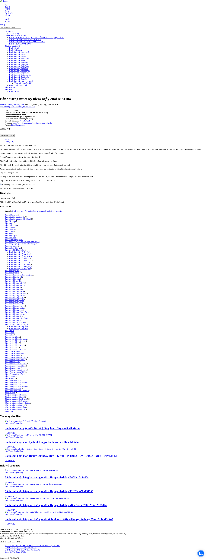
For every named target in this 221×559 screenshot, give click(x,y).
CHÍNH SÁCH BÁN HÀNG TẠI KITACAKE (27, 42)
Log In (7, 19)
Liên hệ (7, 15)
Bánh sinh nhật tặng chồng (19, 58)
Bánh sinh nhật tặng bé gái (19, 62)
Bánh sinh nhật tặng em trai (19, 73)
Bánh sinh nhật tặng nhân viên (20, 75)
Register (8, 21)
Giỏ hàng (8, 11)
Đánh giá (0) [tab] (9, 142)
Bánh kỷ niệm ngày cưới (18, 85)
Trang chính (9, 31)
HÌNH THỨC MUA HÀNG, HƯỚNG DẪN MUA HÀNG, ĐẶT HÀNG (36, 38)
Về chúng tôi (14, 33)
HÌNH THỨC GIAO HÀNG (20, 44)
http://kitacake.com (18, 125)
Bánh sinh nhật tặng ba (17, 54)
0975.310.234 (25, 121)
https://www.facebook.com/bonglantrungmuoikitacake (32, 123)
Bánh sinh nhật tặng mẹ (17, 56)
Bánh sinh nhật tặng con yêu (19, 71)
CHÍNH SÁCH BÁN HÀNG (16, 36)
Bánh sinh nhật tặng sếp (18, 79)
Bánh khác (8, 89)
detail (7, 423)
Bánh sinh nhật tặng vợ (17, 60)
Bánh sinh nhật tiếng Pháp (23, 83)
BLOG (7, 7)
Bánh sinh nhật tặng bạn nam (19, 65)
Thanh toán (9, 13)
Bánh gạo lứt (14, 91)
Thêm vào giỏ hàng (7, 135)
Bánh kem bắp (10, 87)
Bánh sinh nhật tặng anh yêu (19, 52)
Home (2, 105)
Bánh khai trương (15, 50)
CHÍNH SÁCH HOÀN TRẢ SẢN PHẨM (25, 40)
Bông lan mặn (56, 211)
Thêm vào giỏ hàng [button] (16, 423)
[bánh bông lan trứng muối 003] (17, 107)
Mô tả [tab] (7, 139)
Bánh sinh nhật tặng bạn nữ (19, 67)
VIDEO (7, 9)
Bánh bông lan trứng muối (14, 105)
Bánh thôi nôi (14, 48)
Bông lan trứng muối (12, 46)
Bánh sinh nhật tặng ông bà (19, 77)
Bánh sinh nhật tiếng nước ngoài (21, 81)
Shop (6, 5)
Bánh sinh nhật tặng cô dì (18, 69)
